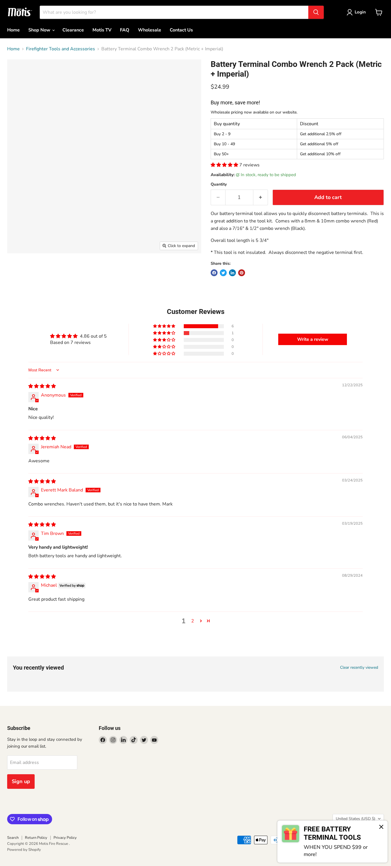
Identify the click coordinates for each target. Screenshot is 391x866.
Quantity (219, 184)
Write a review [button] (312, 339)
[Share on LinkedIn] (232, 272)
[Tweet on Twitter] (223, 272)
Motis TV (101, 30)
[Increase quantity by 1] (260, 197)
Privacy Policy (65, 837)
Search (13, 837)
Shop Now (40, 30)
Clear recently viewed (359, 667)
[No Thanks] (381, 827)
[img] (42, 386)
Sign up (21, 781)
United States (355, 818)
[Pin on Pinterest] (241, 272)
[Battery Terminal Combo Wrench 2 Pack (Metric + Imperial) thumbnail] (18, 269)
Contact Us (181, 30)
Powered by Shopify (24, 849)
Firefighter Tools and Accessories (60, 48)
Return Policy (36, 837)
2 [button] (192, 621)
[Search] (316, 12)
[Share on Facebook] (214, 272)
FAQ (124, 30)
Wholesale (149, 30)
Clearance (73, 30)
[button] (225, 165)
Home (13, 30)
